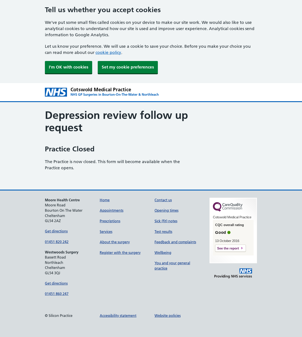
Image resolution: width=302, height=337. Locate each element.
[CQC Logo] (228, 210)
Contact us (163, 200)
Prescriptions (110, 221)
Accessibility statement (118, 315)
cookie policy (108, 52)
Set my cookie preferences (128, 67)
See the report (228, 248)
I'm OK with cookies (68, 67)
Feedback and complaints (175, 242)
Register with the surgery (120, 252)
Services (106, 231)
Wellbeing (163, 252)
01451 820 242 (57, 242)
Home (105, 200)
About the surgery (115, 242)
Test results (163, 231)
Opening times (166, 210)
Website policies (168, 315)
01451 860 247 (57, 293)
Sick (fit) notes (166, 221)
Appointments (111, 210)
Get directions (56, 231)
